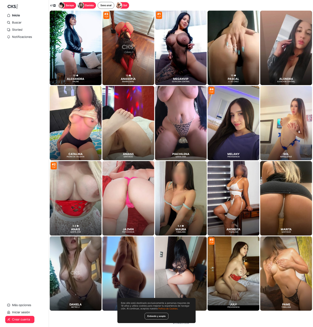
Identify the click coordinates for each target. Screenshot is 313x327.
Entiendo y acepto (156, 316)
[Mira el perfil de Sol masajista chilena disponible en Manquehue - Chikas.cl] (286, 123)
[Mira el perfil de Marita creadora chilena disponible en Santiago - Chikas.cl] (286, 198)
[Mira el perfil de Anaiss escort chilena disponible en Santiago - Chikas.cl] (128, 123)
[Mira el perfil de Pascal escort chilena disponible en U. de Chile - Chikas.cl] (233, 48)
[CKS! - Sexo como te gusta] (24, 8)
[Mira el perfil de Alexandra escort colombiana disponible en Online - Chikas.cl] (76, 48)
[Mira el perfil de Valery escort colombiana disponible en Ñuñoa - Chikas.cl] (128, 273)
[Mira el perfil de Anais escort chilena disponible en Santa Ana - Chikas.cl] (76, 198)
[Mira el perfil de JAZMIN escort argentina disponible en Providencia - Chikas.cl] (128, 198)
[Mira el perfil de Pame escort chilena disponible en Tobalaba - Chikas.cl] (286, 273)
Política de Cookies (168, 308)
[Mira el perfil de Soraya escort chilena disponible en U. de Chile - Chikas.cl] (181, 273)
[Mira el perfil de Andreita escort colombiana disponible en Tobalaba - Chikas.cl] (233, 198)
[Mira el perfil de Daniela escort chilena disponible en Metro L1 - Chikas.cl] (76, 273)
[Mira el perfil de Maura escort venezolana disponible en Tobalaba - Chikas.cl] (181, 198)
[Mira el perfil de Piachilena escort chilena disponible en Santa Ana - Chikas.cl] (181, 123)
